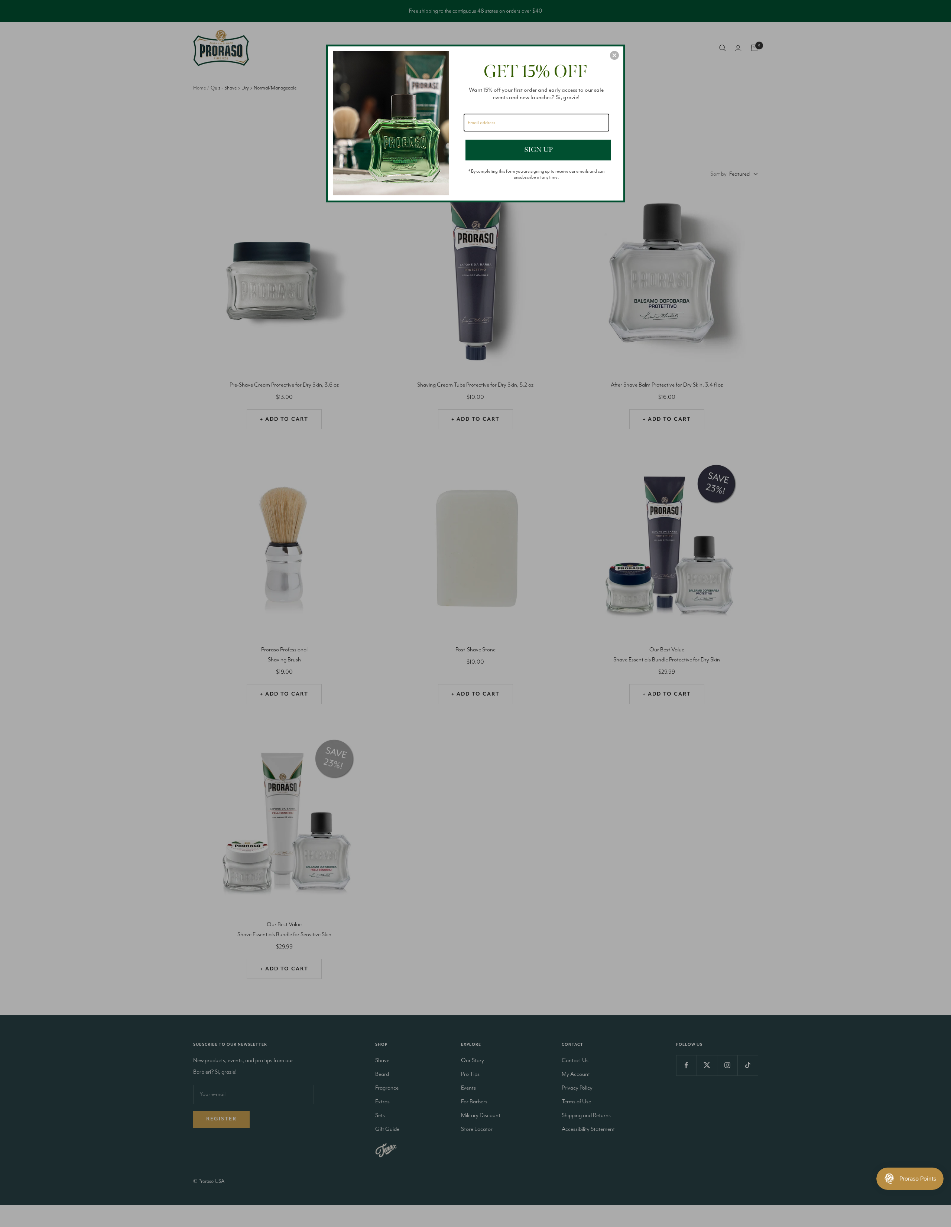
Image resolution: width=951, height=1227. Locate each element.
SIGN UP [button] (538, 149)
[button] (614, 55)
